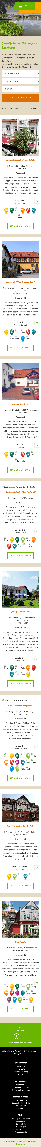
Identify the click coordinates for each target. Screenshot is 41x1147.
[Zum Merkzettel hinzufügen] (37, 201)
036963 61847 (22, 293)
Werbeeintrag (20, 1085)
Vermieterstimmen (20, 1087)
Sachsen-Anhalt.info (20, 1129)
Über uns (20, 1066)
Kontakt (20, 1074)
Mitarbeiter (20, 1069)
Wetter (20, 1108)
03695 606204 (21, 168)
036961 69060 (22, 950)
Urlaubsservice (20, 1100)
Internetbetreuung (20, 1071)
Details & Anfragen (20, 226)
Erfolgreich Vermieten (20, 1090)
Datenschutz (20, 1124)
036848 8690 (21, 714)
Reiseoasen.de (20, 1132)
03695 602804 (21, 623)
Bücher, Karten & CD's (20, 1103)
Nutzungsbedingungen (20, 1119)
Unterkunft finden (21, 97)
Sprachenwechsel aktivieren (20, 1042)
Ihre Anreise (20, 1105)
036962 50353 (21, 413)
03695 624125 (22, 835)
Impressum (20, 1121)
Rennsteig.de (20, 1127)
